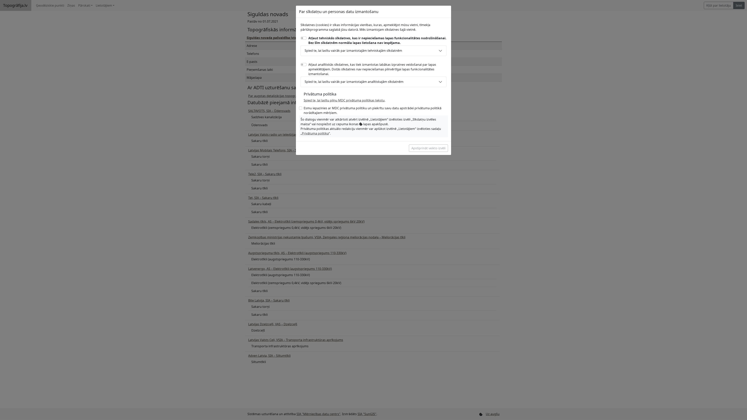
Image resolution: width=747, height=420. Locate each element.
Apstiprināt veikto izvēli (428, 148)
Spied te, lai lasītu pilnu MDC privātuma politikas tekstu (344, 100)
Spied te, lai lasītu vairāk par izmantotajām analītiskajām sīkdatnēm (354, 82)
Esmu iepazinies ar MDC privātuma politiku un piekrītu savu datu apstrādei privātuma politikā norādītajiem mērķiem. (372, 110)
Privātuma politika (315, 133)
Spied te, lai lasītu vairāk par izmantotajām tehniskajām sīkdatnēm (353, 50)
